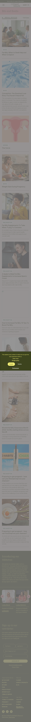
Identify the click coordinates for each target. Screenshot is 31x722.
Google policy (15, 360)
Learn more (15, 358)
